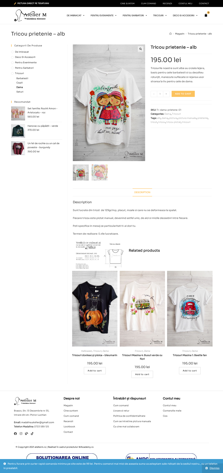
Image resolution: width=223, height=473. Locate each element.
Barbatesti (22, 78)
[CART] (206, 15)
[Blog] (26, 433)
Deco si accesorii (183, 15)
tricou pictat (173, 122)
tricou (161, 122)
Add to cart (183, 94)
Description (142, 192)
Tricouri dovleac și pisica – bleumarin (94, 355)
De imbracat (74, 15)
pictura (173, 118)
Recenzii (167, 3)
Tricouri (158, 15)
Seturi (19, 91)
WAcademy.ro (86, 447)
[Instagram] (21, 433)
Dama (167, 113)
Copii (19, 82)
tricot (154, 122)
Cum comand (148, 3)
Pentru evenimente (102, 15)
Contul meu (185, 3)
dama (165, 118)
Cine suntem (127, 3)
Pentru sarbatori (133, 15)
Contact (204, 3)
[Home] (170, 33)
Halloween (86, 351)
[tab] (142, 192)
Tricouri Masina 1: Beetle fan (190, 355)
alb (159, 118)
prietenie (202, 118)
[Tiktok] (32, 433)
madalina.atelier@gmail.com (37, 422)
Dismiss (215, 468)
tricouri (186, 122)
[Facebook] (15, 433)
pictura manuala (187, 118)
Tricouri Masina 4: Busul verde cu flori (142, 357)
